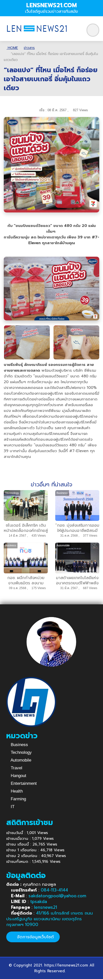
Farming (18, 799)
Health (16, 791)
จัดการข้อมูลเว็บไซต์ (35, 937)
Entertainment (23, 783)
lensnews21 (45, 907)
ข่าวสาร (29, 47)
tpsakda (38, 901)
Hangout (18, 775)
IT (12, 806)
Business (19, 744)
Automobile (20, 760)
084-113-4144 (54, 890)
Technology (21, 752)
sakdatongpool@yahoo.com (57, 896)
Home (12, 47)
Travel (16, 768)
